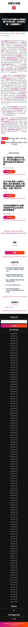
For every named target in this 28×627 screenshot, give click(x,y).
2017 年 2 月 (14, 597)
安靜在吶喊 (14, 3)
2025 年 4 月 (14, 372)
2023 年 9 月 (14, 415)
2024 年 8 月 (14, 391)
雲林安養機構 (17, 75)
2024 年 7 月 (14, 394)
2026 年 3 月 (14, 345)
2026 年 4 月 (14, 343)
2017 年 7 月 (14, 584)
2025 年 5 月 (14, 370)
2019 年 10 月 (14, 522)
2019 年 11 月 (14, 519)
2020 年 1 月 (14, 517)
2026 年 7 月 (14, 336)
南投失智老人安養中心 (12, 59)
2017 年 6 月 (14, 587)
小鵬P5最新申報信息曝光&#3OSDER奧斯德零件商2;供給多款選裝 (15, 290)
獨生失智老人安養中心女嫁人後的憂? (14, 231)
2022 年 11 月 (14, 435)
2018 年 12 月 (14, 546)
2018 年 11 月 (14, 548)
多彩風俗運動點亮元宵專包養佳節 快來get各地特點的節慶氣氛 (13, 207)
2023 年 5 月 (14, 420)
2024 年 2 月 (14, 403)
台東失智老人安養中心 (18, 108)
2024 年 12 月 (14, 382)
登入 (14, 610)
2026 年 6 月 (14, 338)
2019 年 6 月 (14, 531)
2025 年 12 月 (14, 353)
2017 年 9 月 (14, 580)
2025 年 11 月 (14, 355)
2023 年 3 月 (14, 425)
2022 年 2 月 (14, 456)
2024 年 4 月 (14, 398)
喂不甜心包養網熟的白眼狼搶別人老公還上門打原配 (14, 233)
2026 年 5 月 (14, 341)
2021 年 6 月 (14, 476)
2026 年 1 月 (14, 350)
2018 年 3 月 (14, 565)
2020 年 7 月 (14, 502)
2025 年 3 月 (14, 374)
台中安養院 (23, 95)
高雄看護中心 (8, 78)
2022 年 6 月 (14, 447)
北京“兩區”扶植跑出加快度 (13, 285)
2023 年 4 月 (14, 423)
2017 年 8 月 (14, 582)
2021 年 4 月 (14, 481)
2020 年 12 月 (14, 490)
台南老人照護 (8, 69)
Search (14, 326)
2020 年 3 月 (14, 512)
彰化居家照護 (5, 64)
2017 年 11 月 (14, 575)
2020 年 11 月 (14, 493)
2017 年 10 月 (14, 577)
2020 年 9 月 (14, 498)
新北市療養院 (4, 41)
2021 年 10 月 (14, 466)
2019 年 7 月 (14, 529)
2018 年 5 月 (14, 560)
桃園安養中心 (20, 46)
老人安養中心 (17, 110)
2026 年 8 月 (14, 333)
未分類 (14, 618)
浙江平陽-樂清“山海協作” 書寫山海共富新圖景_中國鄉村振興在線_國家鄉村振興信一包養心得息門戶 (14, 184)
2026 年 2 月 (14, 348)
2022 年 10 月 (14, 437)
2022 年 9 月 (14, 440)
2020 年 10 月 (14, 495)
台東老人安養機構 (7, 111)
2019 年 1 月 (14, 543)
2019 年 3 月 (14, 539)
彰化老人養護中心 (10, 123)
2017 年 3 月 (14, 594)
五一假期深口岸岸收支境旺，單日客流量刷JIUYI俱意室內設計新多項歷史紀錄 (14, 160)
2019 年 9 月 (14, 524)
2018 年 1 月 (14, 570)
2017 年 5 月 (14, 589)
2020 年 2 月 (14, 514)
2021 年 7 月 (14, 473)
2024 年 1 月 (14, 406)
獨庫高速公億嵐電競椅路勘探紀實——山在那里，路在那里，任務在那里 (15, 269)
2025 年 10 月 (14, 357)
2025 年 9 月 (14, 360)
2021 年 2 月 (14, 485)
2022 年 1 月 (14, 459)
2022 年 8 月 (14, 442)
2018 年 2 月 (14, 568)
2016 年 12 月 (14, 601)
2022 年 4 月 (14, 452)
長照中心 (5, 75)
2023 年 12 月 (14, 408)
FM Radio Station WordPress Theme (13, 623)
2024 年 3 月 (14, 401)
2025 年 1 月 (14, 379)
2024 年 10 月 (14, 386)
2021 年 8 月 (14, 471)
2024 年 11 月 (14, 384)
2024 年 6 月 (14, 396)
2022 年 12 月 (14, 432)
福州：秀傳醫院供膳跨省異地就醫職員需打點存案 (15, 280)
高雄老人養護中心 (12, 57)
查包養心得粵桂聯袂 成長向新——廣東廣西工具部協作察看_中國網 (15, 275)
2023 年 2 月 (14, 427)
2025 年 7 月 (14, 365)
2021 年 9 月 (14, 469)
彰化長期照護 (14, 106)
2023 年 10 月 (14, 413)
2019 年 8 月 (14, 527)
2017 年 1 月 (14, 599)
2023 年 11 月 (14, 411)
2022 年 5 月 (14, 449)
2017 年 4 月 (14, 592)
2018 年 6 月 (14, 558)
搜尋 (15, 242)
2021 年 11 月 (14, 464)
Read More (9, 171)
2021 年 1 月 (14, 488)
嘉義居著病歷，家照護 (13, 129)
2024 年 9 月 (14, 389)
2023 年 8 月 (14, 418)
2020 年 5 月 (14, 507)
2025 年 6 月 (14, 367)
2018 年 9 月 (14, 553)
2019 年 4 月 (14, 536)
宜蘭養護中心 (20, 56)
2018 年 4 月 (14, 563)
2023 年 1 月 (14, 430)
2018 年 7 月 (14, 555)
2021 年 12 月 (14, 461)
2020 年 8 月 (14, 500)
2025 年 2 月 (14, 377)
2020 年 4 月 (14, 510)
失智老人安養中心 (12, 42)
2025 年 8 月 (14, 362)
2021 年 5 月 (14, 478)
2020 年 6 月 (14, 505)
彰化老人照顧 (4, 118)
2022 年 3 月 (14, 454)
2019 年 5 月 (14, 534)
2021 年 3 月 (14, 483)
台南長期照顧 (12, 119)
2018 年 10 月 (14, 551)
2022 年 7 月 (14, 444)
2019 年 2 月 (14, 541)
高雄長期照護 (15, 89)
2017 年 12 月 (14, 572)
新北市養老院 (5, 121)
